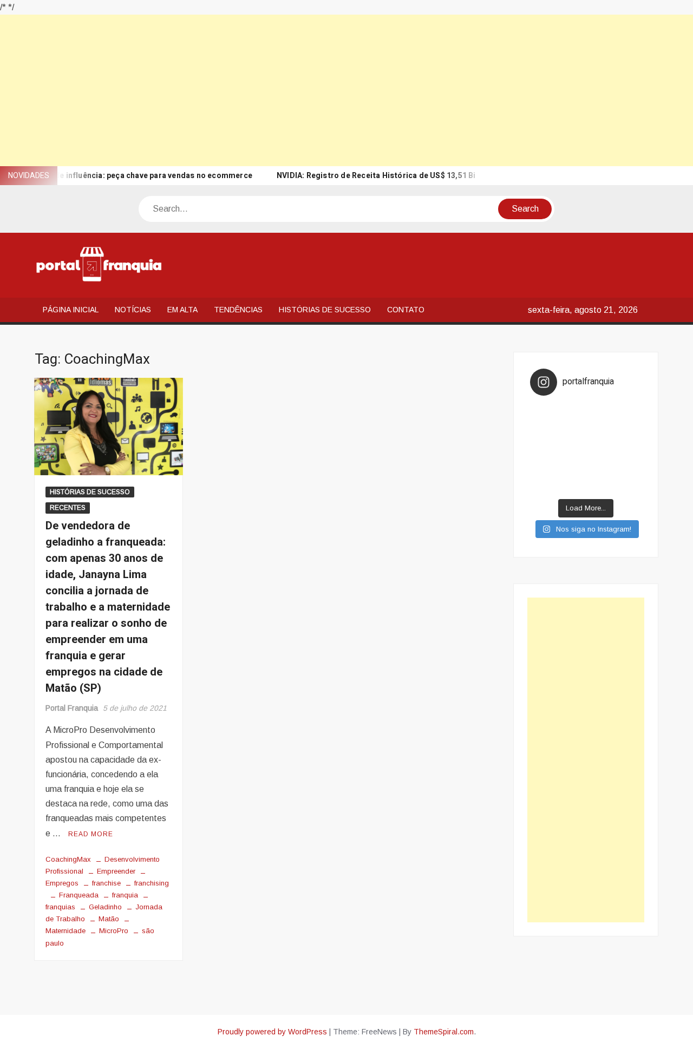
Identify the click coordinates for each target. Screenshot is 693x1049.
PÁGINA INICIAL (71, 309)
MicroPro (113, 931)
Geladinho (105, 907)
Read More (90, 834)
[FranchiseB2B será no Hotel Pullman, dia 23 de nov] (628, 484)
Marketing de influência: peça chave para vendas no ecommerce (133, 175)
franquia (125, 895)
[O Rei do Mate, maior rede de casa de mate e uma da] (600, 413)
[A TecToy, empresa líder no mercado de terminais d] (572, 449)
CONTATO (405, 309)
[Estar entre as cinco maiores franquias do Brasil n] (572, 467)
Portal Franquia (71, 708)
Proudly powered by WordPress (272, 1031)
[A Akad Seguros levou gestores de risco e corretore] (600, 449)
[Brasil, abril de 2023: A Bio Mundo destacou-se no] (628, 413)
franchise (106, 883)
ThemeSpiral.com (444, 1031)
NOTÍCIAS (133, 309)
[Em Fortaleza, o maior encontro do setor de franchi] (544, 484)
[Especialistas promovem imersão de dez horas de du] (600, 484)
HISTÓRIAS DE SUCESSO (325, 309)
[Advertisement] (325, 90)
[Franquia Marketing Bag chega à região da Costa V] (628, 467)
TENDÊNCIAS (238, 309)
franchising (151, 883)
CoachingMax (68, 859)
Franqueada (79, 895)
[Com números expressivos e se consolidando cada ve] (544, 449)
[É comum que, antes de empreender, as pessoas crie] (628, 430)
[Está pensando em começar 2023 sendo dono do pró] (572, 484)
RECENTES (68, 508)
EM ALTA (182, 309)
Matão (109, 919)
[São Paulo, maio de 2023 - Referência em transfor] (544, 413)
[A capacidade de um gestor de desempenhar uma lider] (572, 413)
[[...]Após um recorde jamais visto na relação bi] (572, 430)
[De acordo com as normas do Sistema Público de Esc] (628, 449)
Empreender (116, 871)
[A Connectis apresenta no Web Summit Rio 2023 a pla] (600, 430)
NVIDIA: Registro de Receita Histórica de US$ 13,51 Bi (376, 175)
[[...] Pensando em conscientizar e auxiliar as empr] (544, 467)
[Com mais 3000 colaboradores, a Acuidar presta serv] (600, 467)
